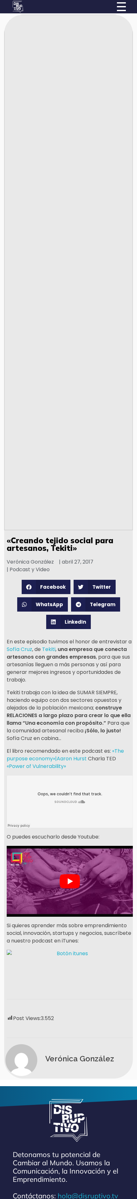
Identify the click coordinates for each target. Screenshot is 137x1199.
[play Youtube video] (70, 881)
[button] (46, 587)
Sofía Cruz (19, 649)
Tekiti (48, 649)
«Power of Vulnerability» (36, 766)
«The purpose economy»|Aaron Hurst (65, 754)
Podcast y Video (30, 569)
